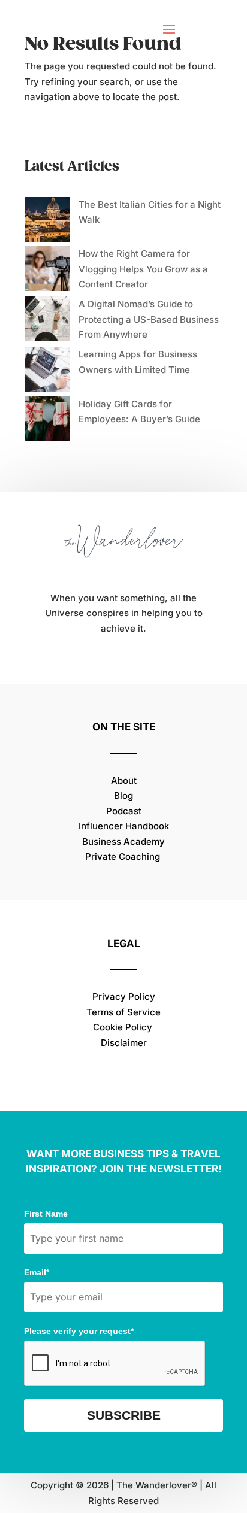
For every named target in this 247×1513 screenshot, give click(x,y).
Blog (123, 795)
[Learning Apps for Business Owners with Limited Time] (47, 371)
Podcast (123, 811)
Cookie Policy (124, 1027)
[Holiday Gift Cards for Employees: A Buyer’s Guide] (47, 421)
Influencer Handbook (124, 826)
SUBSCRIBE (124, 1415)
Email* (36, 1272)
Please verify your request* (79, 1331)
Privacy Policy (123, 996)
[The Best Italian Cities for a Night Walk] (47, 222)
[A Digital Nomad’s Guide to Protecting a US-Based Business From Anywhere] (47, 321)
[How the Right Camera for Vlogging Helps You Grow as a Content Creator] (47, 271)
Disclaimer (124, 1042)
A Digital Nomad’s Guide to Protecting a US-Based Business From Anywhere (149, 319)
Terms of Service (123, 1012)
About (124, 780)
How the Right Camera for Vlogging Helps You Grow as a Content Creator (143, 269)
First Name (46, 1213)
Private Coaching (122, 856)
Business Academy (123, 841)
